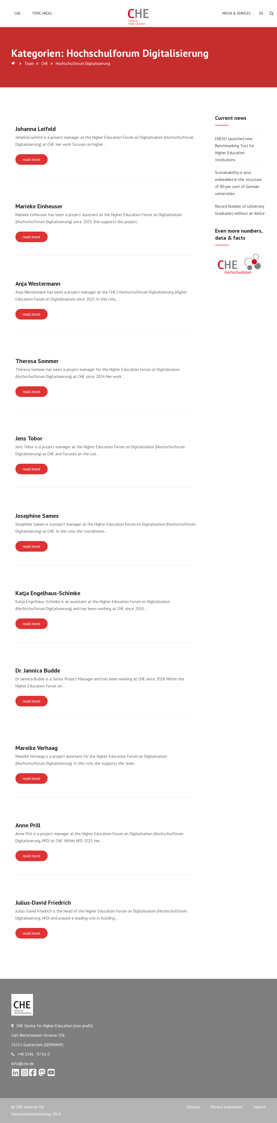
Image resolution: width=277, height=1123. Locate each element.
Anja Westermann (37, 283)
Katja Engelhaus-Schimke (47, 593)
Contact (193, 1106)
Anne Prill (27, 825)
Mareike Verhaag (36, 748)
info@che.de (22, 1063)
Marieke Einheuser (38, 206)
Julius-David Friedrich (43, 902)
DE (261, 13)
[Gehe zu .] (14, 63)
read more (31, 159)
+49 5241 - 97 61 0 (33, 1054)
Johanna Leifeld (35, 129)
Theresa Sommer (37, 361)
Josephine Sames (37, 515)
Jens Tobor (28, 438)
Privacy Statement (226, 1106)
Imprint (259, 1106)
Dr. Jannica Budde (37, 670)
